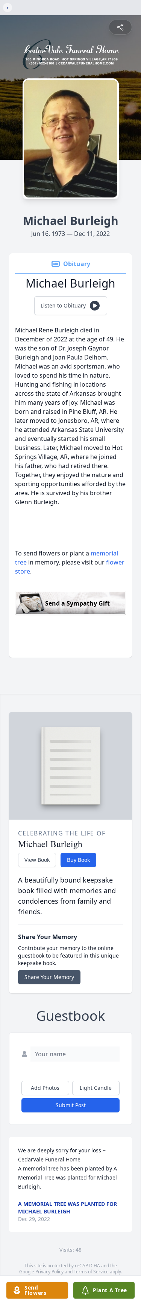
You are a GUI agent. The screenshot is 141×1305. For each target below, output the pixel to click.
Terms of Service (91, 1271)
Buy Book (78, 859)
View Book (37, 859)
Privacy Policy (49, 1271)
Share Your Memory (49, 977)
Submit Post (71, 1105)
